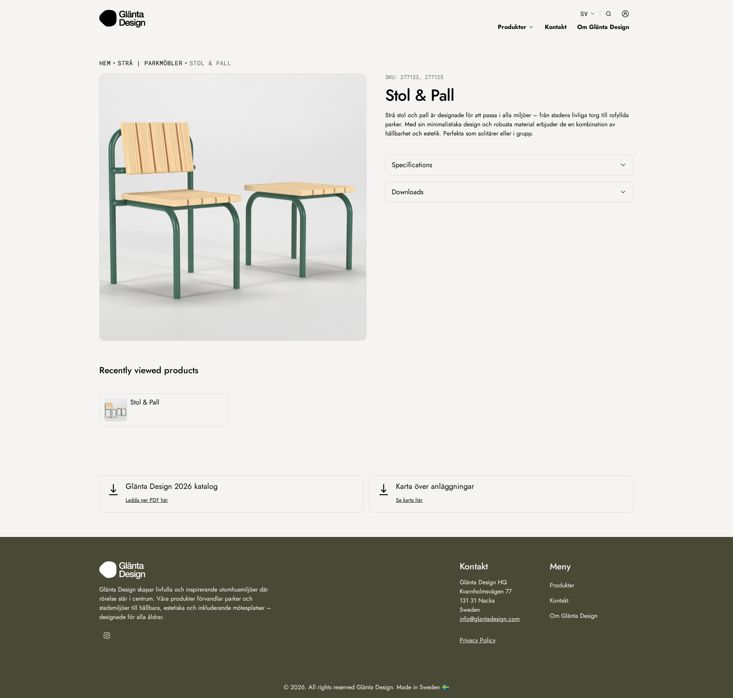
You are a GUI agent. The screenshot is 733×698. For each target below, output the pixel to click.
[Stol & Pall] (164, 410)
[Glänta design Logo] (122, 18)
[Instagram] (107, 635)
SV (584, 14)
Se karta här (409, 500)
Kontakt (556, 27)
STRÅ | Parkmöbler (150, 63)
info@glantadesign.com (490, 618)
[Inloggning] (625, 13)
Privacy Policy (478, 639)
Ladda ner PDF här (147, 500)
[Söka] (608, 13)
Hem (105, 63)
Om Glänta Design (603, 27)
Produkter (562, 584)
